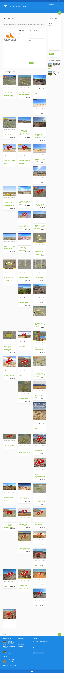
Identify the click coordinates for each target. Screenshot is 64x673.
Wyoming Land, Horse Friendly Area (56, 64)
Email (30, 40)
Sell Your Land (46, 11)
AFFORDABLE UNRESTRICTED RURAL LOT (11, 642)
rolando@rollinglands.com (23, 36)
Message (31, 46)
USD (59, 0)
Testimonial (31, 11)
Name (50, 25)
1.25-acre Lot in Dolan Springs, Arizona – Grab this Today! (11, 661)
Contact (39, 11)
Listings (10, 11)
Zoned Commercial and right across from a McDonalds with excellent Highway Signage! (54, 73)
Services (54, 11)
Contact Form (20, 648)
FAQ (26, 11)
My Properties (20, 646)
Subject (31, 34)
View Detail (12, 96)
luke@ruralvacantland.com (44, 649)
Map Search (18, 11)
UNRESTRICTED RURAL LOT (11, 652)
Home (4, 0)
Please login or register (52, 0)
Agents (7, 0)
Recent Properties (21, 644)
